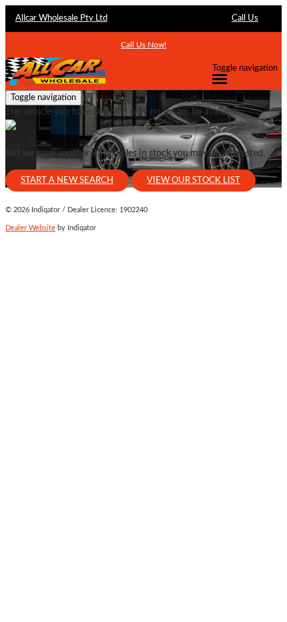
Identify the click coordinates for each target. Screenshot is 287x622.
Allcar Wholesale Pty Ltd (61, 18)
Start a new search (67, 180)
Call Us (245, 18)
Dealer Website (30, 228)
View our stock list (193, 180)
